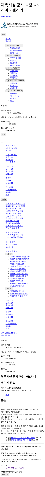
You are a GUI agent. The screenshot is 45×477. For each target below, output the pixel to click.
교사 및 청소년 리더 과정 (20, 266)
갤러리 (13, 98)
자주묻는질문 (15, 96)
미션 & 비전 (15, 48)
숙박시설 (14, 76)
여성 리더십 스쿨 (17, 264)
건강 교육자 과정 (12, 228)
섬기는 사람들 (16, 50)
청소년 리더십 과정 (13, 213)
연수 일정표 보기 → (9, 333)
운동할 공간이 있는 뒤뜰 (21, 440)
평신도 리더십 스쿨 (13, 208)
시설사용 (14, 88)
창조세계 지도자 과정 (14, 226)
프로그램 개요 (16, 58)
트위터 (8, 468)
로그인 (8, 39)
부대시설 (14, 78)
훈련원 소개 (14, 45)
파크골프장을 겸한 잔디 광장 (23, 438)
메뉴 (3, 34)
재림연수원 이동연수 (14, 237)
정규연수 (14, 61)
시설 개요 (14, 71)
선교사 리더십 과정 (13, 216)
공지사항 (14, 93)
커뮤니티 (14, 91)
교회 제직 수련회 (12, 232)
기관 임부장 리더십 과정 (15, 204)
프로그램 (13, 55)
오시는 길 (14, 53)
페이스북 (20, 468)
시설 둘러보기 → (8, 335)
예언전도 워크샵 (12, 221)
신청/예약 (15, 81)
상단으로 (5, 474)
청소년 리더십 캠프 (18, 269)
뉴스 (12, 101)
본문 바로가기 (6, 16)
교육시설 (14, 73)
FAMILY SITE (6, 472)
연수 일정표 (15, 65)
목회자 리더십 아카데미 (15, 206)
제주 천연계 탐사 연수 (15, 235)
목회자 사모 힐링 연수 (15, 218)
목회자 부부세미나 (13, 223)
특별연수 (14, 63)
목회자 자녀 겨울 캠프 (15, 211)
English (8, 41)
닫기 (3, 134)
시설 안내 (13, 68)
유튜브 (14, 468)
